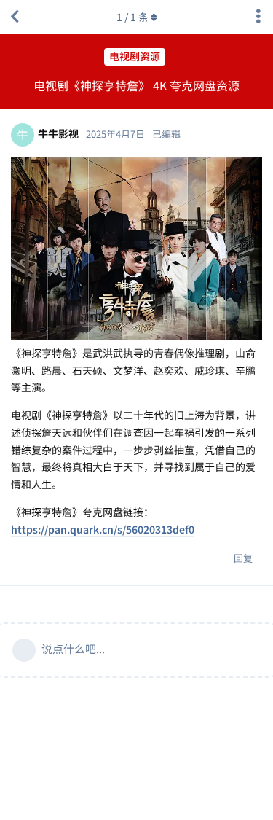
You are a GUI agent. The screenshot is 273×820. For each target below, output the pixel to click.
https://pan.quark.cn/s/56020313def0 (102, 529)
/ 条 (132, 16)
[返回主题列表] (14, 17)
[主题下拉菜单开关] (258, 17)
